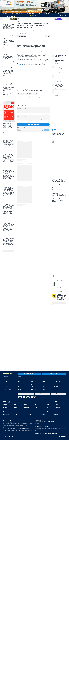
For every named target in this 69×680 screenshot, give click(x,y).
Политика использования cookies (40, 430)
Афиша (37, 13)
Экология (55, 384)
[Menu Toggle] (4, 16)
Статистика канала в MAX (7, 389)
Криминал (33, 379)
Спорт (55, 379)
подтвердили (19, 64)
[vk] (21, 397)
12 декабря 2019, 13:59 (20, 33)
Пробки (65, 13)
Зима (32, 378)
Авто (18, 378)
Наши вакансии (6, 384)
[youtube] (34, 397)
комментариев (22, 36)
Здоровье (19, 389)
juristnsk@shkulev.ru (26, 428)
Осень (43, 381)
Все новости (5, 13)
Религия (43, 389)
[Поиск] (60, 16)
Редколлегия (52, 13)
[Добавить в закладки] (46, 36)
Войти (20, 130)
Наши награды (5, 383)
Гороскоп (41, 13)
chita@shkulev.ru (14, 427)
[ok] (24, 397)
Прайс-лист (5, 379)
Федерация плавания (29, 93)
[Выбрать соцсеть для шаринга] (49, 36)
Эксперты (57, 13)
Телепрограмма (32, 13)
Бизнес (19, 379)
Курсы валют (46, 13)
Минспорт (36, 93)
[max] (29, 397)
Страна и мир (56, 383)
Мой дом (32, 384)
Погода (27, 13)
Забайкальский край (20, 93)
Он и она (44, 379)
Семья (55, 378)
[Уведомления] (63, 16)
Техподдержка (5, 386)
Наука (32, 386)
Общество (44, 378)
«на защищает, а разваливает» (35, 52)
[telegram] (19, 397)
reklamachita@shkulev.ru (52, 421)
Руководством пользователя (39, 425)
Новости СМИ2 (20, 136)
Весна (19, 381)
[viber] (27, 397)
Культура (32, 381)
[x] (32, 397)
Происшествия (45, 384)
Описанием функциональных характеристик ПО (42, 426)
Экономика (56, 386)
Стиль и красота (57, 381)
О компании (5, 381)
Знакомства (22, 13)
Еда (18, 386)
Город (19, 383)
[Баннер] (13, 19)
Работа (43, 386)
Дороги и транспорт (21, 384)
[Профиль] (65, 16)
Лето (32, 383)
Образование (33, 389)
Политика (44, 383)
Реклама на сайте (6, 378)
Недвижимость (11, 13)
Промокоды (17, 13)
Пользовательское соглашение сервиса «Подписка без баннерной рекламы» (46, 433)
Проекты (61, 13)
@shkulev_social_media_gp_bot (45, 422)
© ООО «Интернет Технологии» (8, 436)
